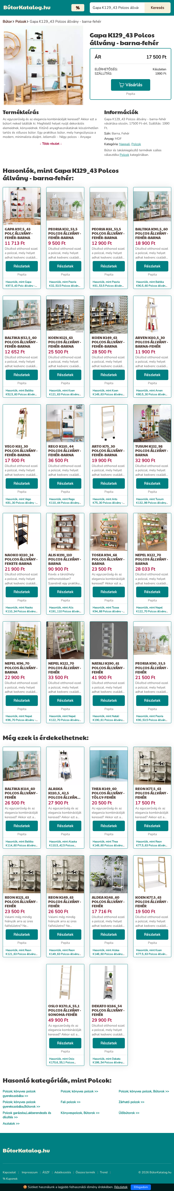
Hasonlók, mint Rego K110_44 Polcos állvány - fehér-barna (65, 503)
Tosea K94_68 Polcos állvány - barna (108, 559)
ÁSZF (46, 1172)
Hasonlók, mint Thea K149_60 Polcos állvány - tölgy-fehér (108, 845)
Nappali (124, 144)
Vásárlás (134, 85)
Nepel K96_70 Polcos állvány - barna (21, 667)
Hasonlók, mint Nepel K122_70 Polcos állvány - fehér (65, 720)
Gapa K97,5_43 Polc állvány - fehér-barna (19, 233)
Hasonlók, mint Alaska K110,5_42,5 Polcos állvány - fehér (63, 845)
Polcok (136, 144)
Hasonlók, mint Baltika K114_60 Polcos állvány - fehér (21, 845)
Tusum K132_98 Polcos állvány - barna (151, 450)
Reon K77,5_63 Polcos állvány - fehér (151, 793)
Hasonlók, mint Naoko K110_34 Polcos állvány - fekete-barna (21, 611)
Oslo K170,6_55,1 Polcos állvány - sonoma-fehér (64, 1010)
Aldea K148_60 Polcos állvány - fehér (108, 901)
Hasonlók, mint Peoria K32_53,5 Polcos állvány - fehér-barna (64, 285)
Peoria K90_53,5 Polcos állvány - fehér (151, 667)
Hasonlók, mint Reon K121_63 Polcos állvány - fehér (21, 954)
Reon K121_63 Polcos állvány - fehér (21, 901)
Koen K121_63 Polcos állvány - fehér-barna (64, 342)
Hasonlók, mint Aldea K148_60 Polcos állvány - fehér (108, 954)
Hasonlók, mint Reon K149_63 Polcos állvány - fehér (65, 954)
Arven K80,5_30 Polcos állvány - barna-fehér (151, 342)
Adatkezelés (62, 1172)
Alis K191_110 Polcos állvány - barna (64, 559)
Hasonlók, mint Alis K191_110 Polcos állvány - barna (65, 611)
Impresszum (30, 1172)
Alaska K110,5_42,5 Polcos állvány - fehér (64, 795)
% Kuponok (10, 1179)
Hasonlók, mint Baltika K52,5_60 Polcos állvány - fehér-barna (21, 394)
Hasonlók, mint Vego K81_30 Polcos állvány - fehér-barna (21, 503)
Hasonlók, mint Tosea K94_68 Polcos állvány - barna (108, 611)
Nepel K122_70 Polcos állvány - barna (151, 559)
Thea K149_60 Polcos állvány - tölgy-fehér (108, 793)
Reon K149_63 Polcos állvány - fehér (64, 901)
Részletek (22, 266)
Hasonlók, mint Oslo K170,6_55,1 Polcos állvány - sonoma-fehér (63, 1062)
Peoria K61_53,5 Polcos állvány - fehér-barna (108, 233)
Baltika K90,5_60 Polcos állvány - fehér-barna (151, 233)
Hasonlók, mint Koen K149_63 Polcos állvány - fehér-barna (108, 394)
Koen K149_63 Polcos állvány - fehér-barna (108, 342)
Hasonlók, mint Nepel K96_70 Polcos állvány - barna (21, 720)
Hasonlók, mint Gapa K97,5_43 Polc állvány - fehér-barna (20, 285)
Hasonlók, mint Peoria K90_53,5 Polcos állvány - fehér (151, 720)
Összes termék (85, 1172)
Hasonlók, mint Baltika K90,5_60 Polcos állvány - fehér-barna (151, 285)
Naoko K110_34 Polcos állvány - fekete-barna (21, 559)
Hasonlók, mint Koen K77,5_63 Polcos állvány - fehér (151, 954)
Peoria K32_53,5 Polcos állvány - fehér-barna (64, 233)
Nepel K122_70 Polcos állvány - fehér (64, 667)
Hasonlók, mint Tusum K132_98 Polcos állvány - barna (152, 503)
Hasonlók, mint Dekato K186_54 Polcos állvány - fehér (108, 1062)
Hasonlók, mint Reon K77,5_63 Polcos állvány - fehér (151, 845)
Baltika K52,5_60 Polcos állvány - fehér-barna (21, 342)
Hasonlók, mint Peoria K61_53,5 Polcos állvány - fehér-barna (108, 285)
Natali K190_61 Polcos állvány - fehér (108, 667)
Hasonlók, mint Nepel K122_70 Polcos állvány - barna (152, 611)
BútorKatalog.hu (27, 7)
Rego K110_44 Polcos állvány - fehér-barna (64, 450)
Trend (104, 1172)
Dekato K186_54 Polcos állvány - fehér (108, 1010)
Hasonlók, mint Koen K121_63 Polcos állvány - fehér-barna (65, 394)
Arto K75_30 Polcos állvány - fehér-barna (108, 450)
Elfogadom (141, 1187)
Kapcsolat (9, 1172)
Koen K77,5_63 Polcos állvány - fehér (151, 901)
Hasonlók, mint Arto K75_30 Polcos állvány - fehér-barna (108, 503)
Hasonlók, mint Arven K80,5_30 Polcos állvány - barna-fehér (151, 394)
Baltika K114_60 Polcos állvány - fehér (21, 793)
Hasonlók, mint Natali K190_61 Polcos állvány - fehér (108, 720)
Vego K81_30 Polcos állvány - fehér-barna (21, 450)
